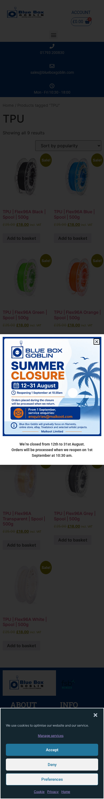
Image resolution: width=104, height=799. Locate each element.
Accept (52, 750)
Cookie (39, 792)
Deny (52, 764)
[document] (52, 399)
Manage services (50, 736)
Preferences (52, 779)
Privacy (53, 792)
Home (65, 792)
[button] (95, 715)
